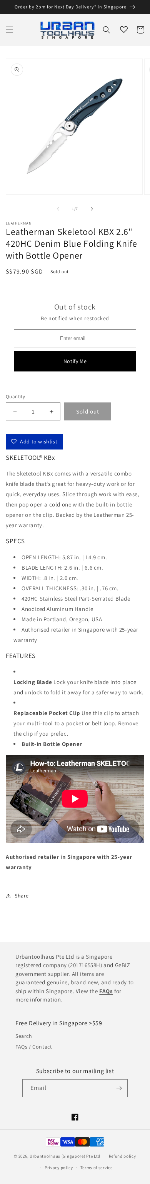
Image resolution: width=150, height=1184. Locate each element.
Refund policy (122, 1156)
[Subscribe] (118, 1088)
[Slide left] (58, 208)
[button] (9, 29)
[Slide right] (91, 208)
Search (23, 1036)
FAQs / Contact (33, 1046)
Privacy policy (59, 1167)
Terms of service (96, 1167)
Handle (57, 608)
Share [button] (22, 895)
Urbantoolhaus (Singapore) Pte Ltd (65, 1155)
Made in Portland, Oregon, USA (62, 619)
